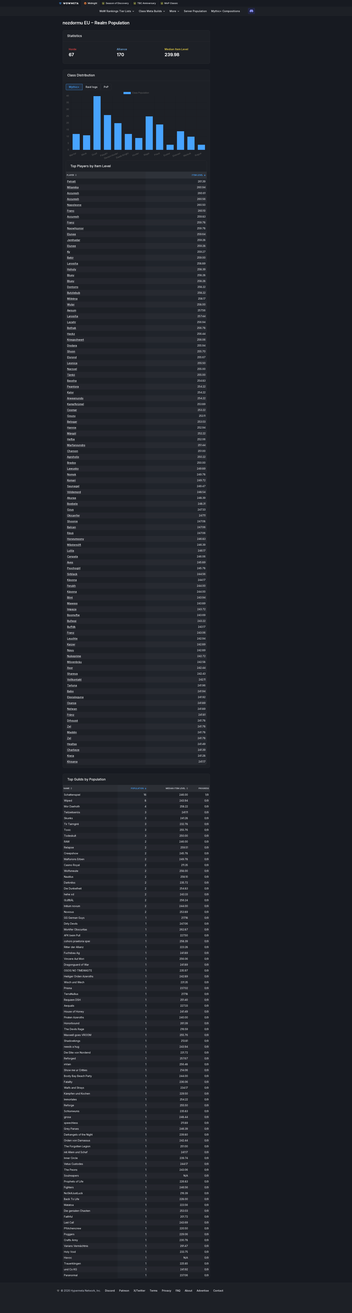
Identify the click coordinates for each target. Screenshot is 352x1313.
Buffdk (71, 626)
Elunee (71, 234)
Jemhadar (73, 240)
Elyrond (72, 357)
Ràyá (70, 533)
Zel (69, 726)
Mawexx (72, 603)
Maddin (72, 732)
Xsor (70, 667)
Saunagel (73, 486)
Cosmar (72, 409)
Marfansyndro (76, 445)
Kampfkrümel (75, 404)
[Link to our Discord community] (251, 11)
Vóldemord (74, 492)
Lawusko (73, 468)
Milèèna (72, 298)
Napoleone (74, 204)
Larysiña (72, 263)
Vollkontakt (74, 679)
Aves (70, 562)
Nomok (71, 474)
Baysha (72, 380)
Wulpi (70, 304)
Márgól (71, 433)
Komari (71, 480)
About (188, 1290)
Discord (110, 1290)
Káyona (72, 591)
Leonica (72, 363)
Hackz (71, 333)
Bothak (71, 327)
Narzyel (72, 368)
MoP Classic (171, 3)
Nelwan (72, 708)
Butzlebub (73, 292)
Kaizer (71, 644)
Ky (68, 251)
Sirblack (72, 574)
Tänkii (71, 374)
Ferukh (71, 585)
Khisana (72, 761)
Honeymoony (75, 538)
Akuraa (71, 497)
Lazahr (71, 322)
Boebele (72, 503)
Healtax (72, 743)
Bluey (70, 275)
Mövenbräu (74, 661)
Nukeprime (74, 656)
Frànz (70, 714)
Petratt (71, 181)
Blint (70, 597)
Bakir (70, 257)
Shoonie (72, 521)
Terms (153, 1290)
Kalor (70, 392)
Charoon (72, 450)
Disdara (72, 345)
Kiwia (70, 755)
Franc (70, 210)
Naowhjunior (75, 228)
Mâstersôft (74, 544)
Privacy (166, 1290)
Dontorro (72, 286)
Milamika (73, 187)
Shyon (71, 351)
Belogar (72, 421)
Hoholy (71, 269)
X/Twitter (139, 1290)
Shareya (72, 673)
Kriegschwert (75, 339)
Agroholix (73, 456)
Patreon (124, 1290)
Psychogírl (73, 568)
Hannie (71, 427)
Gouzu (71, 415)
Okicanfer (73, 515)
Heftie (71, 439)
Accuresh (73, 193)
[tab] (74, 87)
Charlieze (73, 749)
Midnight (92, 3)
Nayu (70, 650)
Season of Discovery (117, 3)
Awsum (71, 310)
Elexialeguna (75, 697)
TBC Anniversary (146, 3)
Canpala (72, 556)
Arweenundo (75, 398)
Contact (218, 1290)
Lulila (70, 550)
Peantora (73, 386)
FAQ (178, 1290)
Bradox (71, 462)
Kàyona (72, 579)
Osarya (71, 702)
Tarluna (72, 685)
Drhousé (72, 720)
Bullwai (71, 620)
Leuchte (72, 638)
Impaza (71, 609)
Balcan (71, 527)
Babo (70, 691)
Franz (70, 222)
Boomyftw (73, 615)
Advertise (203, 1290)
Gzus (70, 509)
